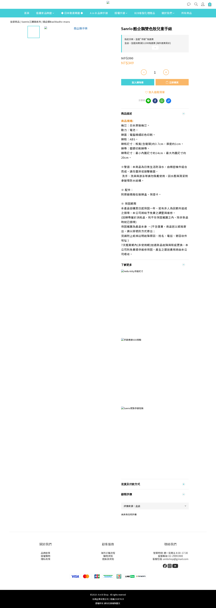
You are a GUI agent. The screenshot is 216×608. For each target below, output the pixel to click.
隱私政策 (45, 559)
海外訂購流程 (108, 553)
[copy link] (168, 100)
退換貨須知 (108, 559)
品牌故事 (45, 553)
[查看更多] (155, 49)
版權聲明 (45, 556)
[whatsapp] (161, 100)
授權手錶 (120, 13)
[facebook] (155, 100)
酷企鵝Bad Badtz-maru (56, 21)
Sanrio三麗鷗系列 (31, 21)
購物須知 (108, 556)
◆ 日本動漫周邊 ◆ (72, 13)
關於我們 (167, 13)
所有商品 (186, 13)
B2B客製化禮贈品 (144, 13)
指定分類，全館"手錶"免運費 (139, 39)
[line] (148, 100)
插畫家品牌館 (44, 13)
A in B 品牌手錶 (99, 13)
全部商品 (15, 21)
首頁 (26, 13)
